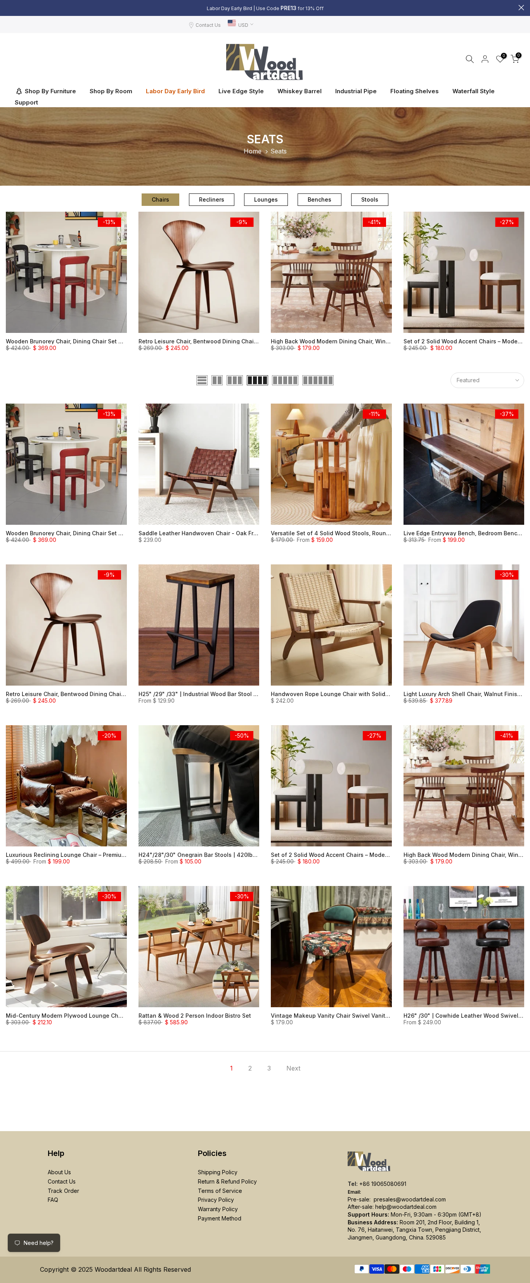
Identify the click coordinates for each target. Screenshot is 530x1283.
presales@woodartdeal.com (410, 1199)
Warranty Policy (218, 1209)
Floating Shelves (414, 91)
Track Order (63, 1190)
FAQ (53, 1199)
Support (26, 102)
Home (253, 151)
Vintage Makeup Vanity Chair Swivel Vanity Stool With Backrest (357, 1015)
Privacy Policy (216, 1199)
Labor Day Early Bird (175, 91)
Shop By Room (111, 91)
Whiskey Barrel (299, 91)
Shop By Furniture (50, 91)
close (9, 7)
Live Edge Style (241, 91)
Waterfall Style (473, 91)
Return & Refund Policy (227, 1181)
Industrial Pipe (356, 91)
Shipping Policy (217, 1172)
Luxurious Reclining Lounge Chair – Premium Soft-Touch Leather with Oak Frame (115, 854)
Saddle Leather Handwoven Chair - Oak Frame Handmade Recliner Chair (237, 533)
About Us (59, 1172)
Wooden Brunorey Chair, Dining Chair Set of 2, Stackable (82, 341)
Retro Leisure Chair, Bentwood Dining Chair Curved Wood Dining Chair (234, 341)
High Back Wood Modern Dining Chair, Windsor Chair (342, 341)
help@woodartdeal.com (405, 1206)
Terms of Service (220, 1190)
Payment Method (219, 1218)
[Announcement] (265, 8)
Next (293, 1068)
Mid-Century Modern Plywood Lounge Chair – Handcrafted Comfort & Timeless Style (120, 1015)
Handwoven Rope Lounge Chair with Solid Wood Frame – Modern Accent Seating (380, 694)
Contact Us (208, 25)
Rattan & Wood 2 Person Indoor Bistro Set (195, 1015)
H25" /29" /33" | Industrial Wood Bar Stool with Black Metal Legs (226, 694)
